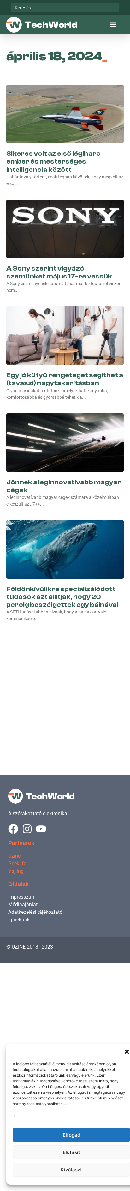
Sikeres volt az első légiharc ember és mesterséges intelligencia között (53, 161)
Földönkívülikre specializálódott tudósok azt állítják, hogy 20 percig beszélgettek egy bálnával (62, 596)
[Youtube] (41, 829)
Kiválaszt (71, 1170)
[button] (127, 1052)
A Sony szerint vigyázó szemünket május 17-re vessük (59, 272)
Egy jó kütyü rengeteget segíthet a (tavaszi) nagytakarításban (64, 379)
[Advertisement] (65, 692)
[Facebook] (13, 829)
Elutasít (71, 1152)
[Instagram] (27, 829)
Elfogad (71, 1135)
